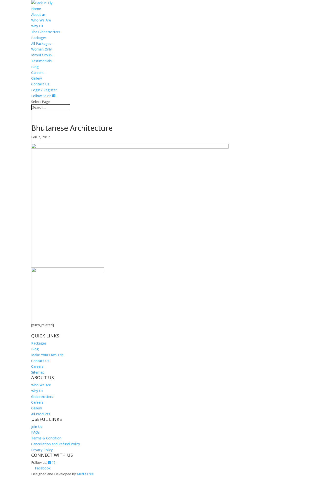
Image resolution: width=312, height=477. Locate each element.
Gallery (36, 78)
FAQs (35, 432)
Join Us (36, 426)
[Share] (296, 5)
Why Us (37, 26)
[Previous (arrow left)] (8, 238)
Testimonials (41, 61)
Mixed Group (41, 55)
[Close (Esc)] (306, 5)
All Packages (41, 43)
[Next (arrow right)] (303, 238)
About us (38, 14)
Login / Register (44, 90)
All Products (40, 414)
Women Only (41, 49)
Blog (35, 66)
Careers (37, 72)
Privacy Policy (42, 449)
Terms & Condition (46, 438)
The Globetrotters (45, 32)
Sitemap (37, 372)
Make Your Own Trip (47, 355)
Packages (39, 37)
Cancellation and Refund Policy (55, 444)
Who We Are (41, 20)
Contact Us (40, 84)
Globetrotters (42, 396)
